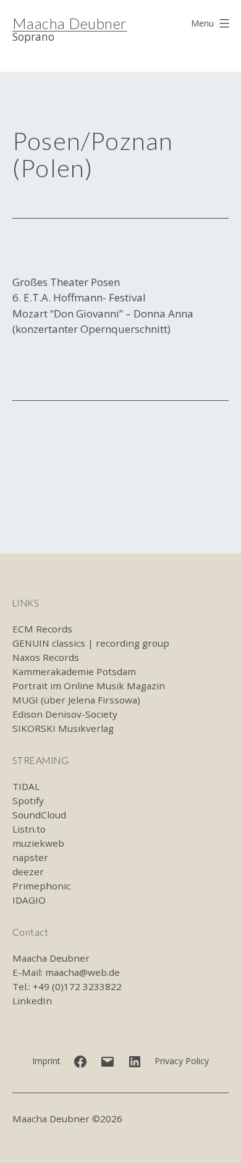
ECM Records (42, 629)
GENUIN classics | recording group (90, 643)
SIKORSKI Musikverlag (63, 728)
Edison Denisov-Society (64, 714)
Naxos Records (45, 657)
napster (30, 857)
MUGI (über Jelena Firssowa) (76, 700)
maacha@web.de (82, 972)
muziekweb (38, 843)
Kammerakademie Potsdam (74, 671)
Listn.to (29, 829)
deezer (28, 871)
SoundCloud (39, 814)
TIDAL (26, 786)
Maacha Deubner (69, 23)
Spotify (28, 800)
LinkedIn (32, 1000)
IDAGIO (29, 900)
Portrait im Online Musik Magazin (88, 685)
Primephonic (41, 886)
